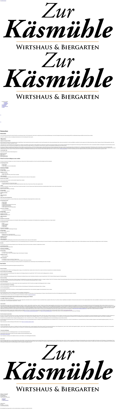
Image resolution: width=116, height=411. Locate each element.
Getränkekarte (6, 103)
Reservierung (4, 105)
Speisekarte (5, 102)
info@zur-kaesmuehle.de (63, 148)
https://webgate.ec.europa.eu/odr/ (5, 334)
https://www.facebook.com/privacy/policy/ (28, 321)
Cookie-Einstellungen (5, 400)
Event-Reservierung (5, 106)
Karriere (3, 107)
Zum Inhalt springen (3, 0)
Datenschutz (4, 398)
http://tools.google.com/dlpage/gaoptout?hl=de (79, 308)
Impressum (3, 399)
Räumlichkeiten (4, 104)
